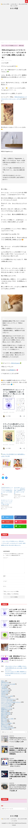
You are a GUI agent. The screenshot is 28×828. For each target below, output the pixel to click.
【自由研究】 (4, 688)
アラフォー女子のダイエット (8, 699)
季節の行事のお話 (5, 714)
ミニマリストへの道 (6, 705)
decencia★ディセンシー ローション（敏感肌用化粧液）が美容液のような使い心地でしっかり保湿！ (19, 490)
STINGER (14, 825)
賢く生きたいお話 (5, 726)
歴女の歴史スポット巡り (7, 718)
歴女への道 (4, 720)
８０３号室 (14, 8)
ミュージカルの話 (5, 706)
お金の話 (3, 694)
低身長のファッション (7, 708)
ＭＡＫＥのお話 (5, 729)
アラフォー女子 (5, 543)
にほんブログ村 (5, 456)
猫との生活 (11, 545)
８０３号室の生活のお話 (7, 727)
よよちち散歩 (4, 697)
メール (5, 581)
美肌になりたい (17, 545)
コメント (5, 557)
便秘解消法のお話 (5, 709)
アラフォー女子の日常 (7, 700)
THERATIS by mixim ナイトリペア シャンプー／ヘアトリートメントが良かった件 (17, 739)
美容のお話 (21, 541)
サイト (4, 586)
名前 (4, 576)
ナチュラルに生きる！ (7, 703)
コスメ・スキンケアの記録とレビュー (10, 541)
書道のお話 (4, 715)
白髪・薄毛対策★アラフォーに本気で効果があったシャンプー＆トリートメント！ (17, 658)
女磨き (24, 543)
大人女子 (20, 543)
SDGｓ (3, 681)
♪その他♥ (3, 687)
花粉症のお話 (4, 724)
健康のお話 (4, 711)
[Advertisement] (14, 26)
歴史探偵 (3, 717)
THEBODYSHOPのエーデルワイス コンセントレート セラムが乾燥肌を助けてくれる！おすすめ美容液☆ (7, 490)
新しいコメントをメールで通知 (11, 591)
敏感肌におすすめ (5, 545)
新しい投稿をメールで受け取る (11, 594)
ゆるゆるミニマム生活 (7, 696)
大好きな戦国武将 (5, 712)
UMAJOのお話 (5, 682)
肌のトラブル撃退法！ (7, 723)
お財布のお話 (4, 693)
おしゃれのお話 (5, 690)
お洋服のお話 (4, 691)
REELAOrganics (15, 363)
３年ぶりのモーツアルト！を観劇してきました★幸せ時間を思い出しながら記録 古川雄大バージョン (16, 668)
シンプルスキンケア (13, 543)
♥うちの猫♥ (4, 685)
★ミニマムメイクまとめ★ (8, 684)
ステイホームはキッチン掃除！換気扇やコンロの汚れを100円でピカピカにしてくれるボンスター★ (16, 673)
